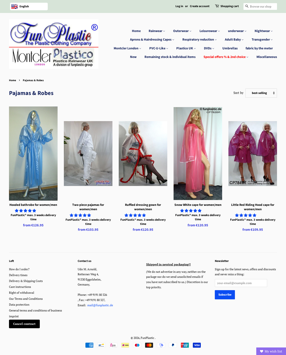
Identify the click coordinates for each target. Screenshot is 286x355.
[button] (26, 210)
